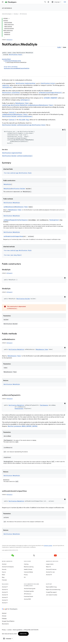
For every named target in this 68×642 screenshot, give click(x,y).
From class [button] (17, 173)
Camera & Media (28, 572)
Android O (12, 112)
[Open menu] (2, 2)
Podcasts (4, 580)
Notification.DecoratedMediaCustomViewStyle (16, 68)
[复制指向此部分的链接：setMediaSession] (16, 340)
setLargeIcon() (7, 87)
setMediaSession (9, 207)
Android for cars (50, 572)
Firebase (4, 618)
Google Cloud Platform (8, 621)
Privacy (26, 574)
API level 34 (10, 398)
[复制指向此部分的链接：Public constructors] (22, 264)
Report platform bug (51, 587)
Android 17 (5, 587)
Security (4, 569)
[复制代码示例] (65, 130)
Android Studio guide (29, 588)
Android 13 (5, 597)
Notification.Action (48, 83)
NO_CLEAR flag (24, 119)
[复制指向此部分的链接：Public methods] (18, 334)
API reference (7, 8)
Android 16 (5, 589)
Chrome (4, 616)
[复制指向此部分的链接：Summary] (12, 163)
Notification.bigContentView (25, 83)
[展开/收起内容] (9, 19)
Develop (16, 14)
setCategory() (25, 100)
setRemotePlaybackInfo (11, 220)
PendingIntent (54, 220)
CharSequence (23, 220)
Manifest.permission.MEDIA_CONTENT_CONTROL (22, 426)
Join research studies (51, 595)
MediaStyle (7, 184)
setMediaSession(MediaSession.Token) (15, 114)
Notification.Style (15, 54)
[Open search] (45, 2)
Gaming (26, 564)
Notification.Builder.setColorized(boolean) (17, 116)
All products (5, 624)
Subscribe (23, 634)
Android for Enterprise (8, 566)
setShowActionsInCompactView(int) (50, 92)
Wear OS (48, 566)
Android (4, 564)
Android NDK (27, 599)
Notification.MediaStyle (12, 202)
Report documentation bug (53, 589)
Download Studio (28, 596)
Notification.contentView (11, 92)
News (3, 574)
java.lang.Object (6, 59)
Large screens (49, 564)
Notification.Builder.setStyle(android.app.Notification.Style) (24, 125)
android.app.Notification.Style (12, 60)
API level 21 (9, 39)
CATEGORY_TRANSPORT (50, 98)
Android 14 (5, 595)
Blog (3, 577)
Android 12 (5, 600)
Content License (48, 545)
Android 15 (5, 592)
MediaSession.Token (22, 103)
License (9, 629)
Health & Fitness (28, 569)
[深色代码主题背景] (63, 130)
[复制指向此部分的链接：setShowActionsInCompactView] (28, 491)
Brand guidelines (17, 629)
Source (4, 572)
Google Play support (51, 592)
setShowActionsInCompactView (13, 236)
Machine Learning (28, 566)
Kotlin (59, 47)
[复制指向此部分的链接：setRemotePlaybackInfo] (22, 395)
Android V (12, 119)
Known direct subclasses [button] (16, 67)
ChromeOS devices (51, 569)
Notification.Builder (18, 188)
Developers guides (29, 591)
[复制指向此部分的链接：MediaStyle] (12, 270)
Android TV (49, 574)
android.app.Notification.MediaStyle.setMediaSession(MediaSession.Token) (27, 105)
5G (25, 577)
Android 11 (5, 602)
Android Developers (7, 14)
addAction (5, 85)
